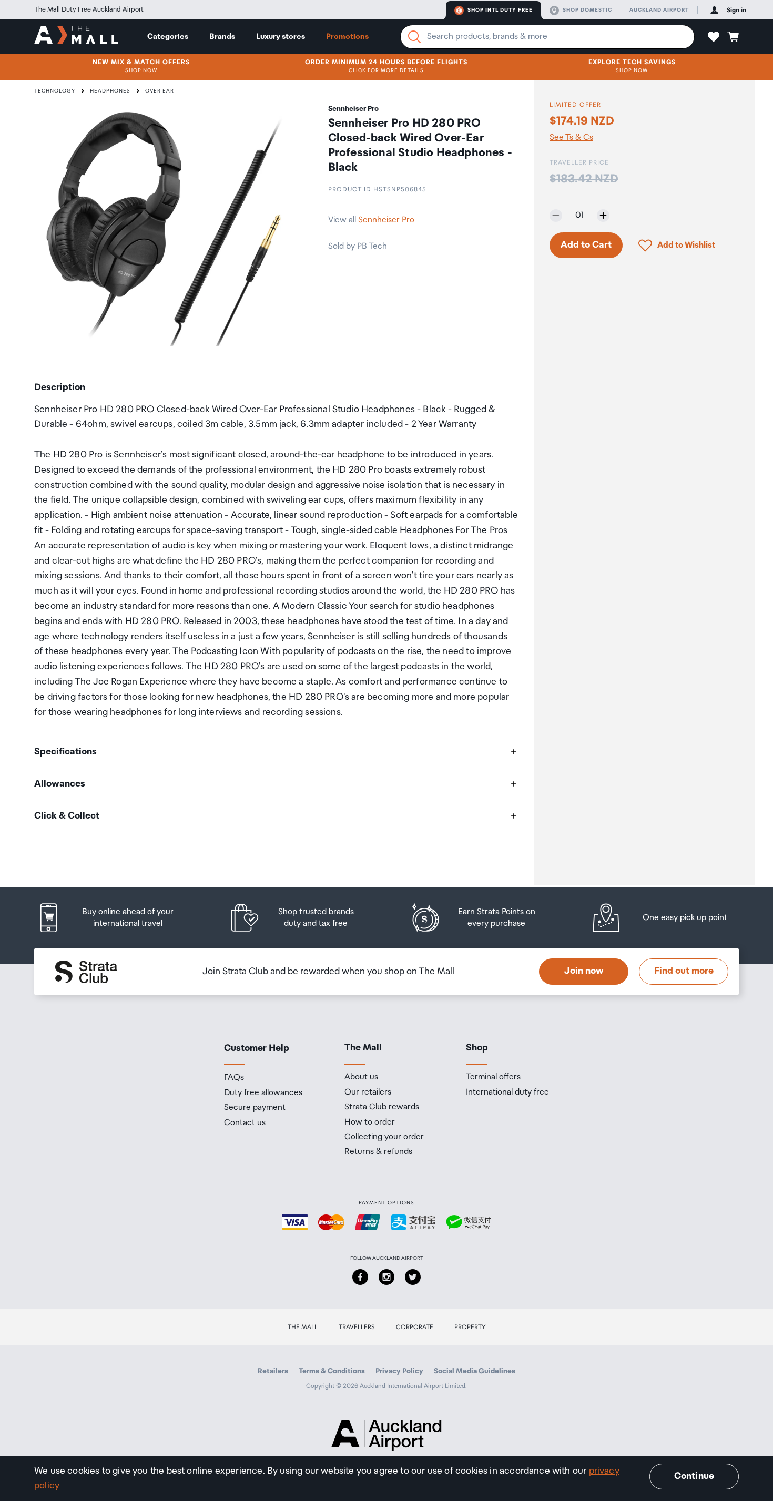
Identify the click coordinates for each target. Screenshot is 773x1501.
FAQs (234, 1078)
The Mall (303, 1327)
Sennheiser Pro (386, 220)
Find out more (684, 971)
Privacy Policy (399, 1371)
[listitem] (115, 917)
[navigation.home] (76, 36)
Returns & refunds (378, 1152)
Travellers (357, 1327)
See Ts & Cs (571, 137)
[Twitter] (413, 1277)
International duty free (507, 1092)
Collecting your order (384, 1137)
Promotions (347, 36)
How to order (369, 1122)
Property (470, 1327)
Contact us (245, 1123)
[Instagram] (386, 1277)
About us (361, 1077)
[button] (713, 37)
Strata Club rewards (381, 1107)
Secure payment (255, 1107)
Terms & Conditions (332, 1371)
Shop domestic (587, 10)
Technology (54, 91)
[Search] (414, 37)
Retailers (273, 1371)
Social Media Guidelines (474, 1371)
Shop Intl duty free (500, 10)
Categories (167, 36)
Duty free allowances (263, 1093)
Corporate (414, 1327)
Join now (584, 971)
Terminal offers (493, 1077)
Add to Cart (586, 245)
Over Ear (159, 91)
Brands (222, 36)
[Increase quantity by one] (603, 215)
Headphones (110, 91)
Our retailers (367, 1092)
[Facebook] (360, 1277)
